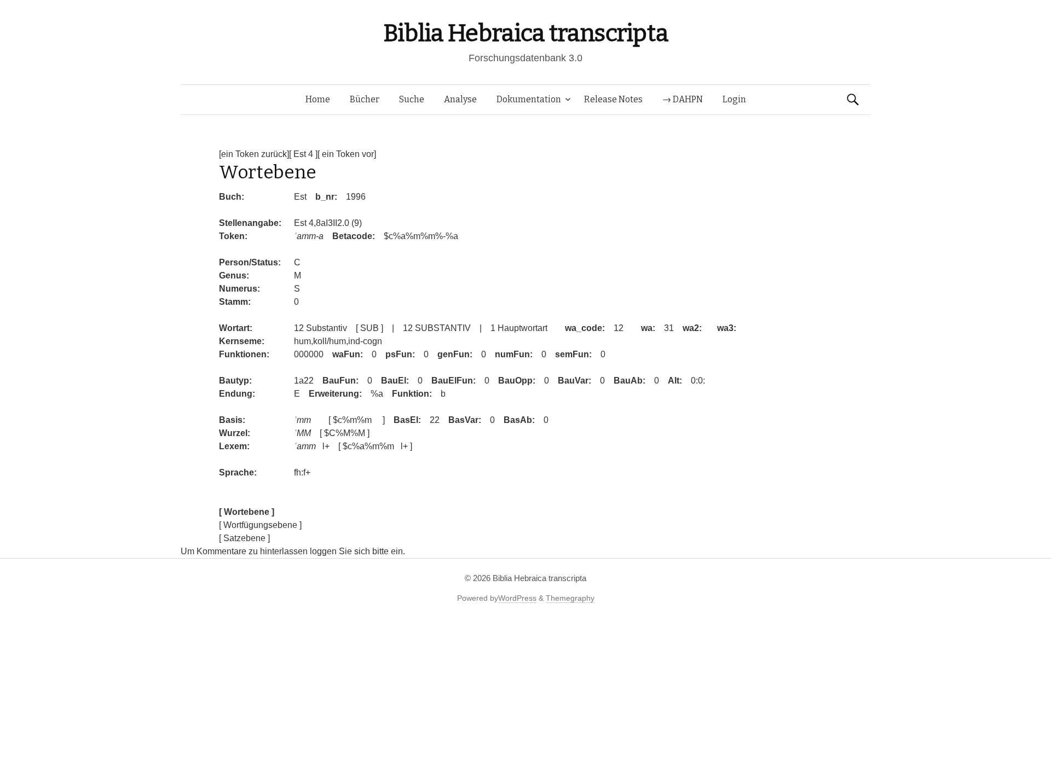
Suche (411, 99)
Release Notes (613, 99)
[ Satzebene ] (244, 538)
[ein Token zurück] (254, 154)
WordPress (517, 598)
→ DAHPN (682, 99)
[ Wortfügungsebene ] (260, 525)
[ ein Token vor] (346, 154)
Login (734, 99)
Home (317, 99)
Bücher (364, 99)
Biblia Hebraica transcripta (525, 33)
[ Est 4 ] (303, 154)
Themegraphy (570, 598)
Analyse (460, 99)
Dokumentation (528, 99)
